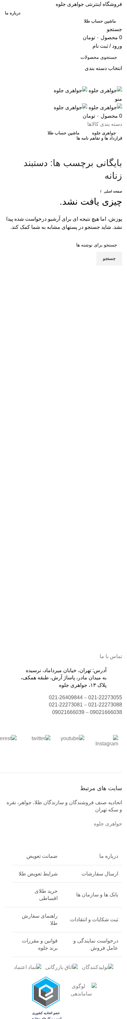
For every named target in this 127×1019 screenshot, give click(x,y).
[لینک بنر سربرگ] (63, 509)
